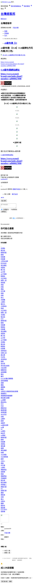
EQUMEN (4, 509)
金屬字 (3, 423)
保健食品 (4, 350)
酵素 (2, 361)
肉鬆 (2, 287)
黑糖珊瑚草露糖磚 (6, 395)
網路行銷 (4, 487)
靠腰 (2, 383)
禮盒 (2, 289)
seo (2, 488)
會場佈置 (4, 412)
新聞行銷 (4, 490)
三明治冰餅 (4, 261)
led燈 (2, 427)
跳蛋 (2, 474)
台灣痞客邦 (8, 13)
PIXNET (8, 558)
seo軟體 (3, 400)
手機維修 (4, 478)
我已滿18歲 (4, 581)
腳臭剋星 (4, 252)
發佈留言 (3, 211)
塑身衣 (3, 505)
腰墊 (2, 385)
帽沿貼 (3, 250)
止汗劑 (3, 272)
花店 (2, 406)
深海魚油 (4, 359)
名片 (5, 35)
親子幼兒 (15, 194)
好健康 (3, 348)
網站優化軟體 (5, 398)
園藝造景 (4, 370)
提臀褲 (3, 511)
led (1, 429)
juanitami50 (4, 179)
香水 (2, 499)
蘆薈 (2, 492)
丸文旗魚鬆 (4, 457)
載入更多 (3, 200)
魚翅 (2, 308)
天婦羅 (3, 299)
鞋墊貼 (3, 276)
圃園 (2, 503)
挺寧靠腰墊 (4, 380)
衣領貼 (3, 248)
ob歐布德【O (10, 43)
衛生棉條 (4, 482)
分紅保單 (4, 368)
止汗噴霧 (4, 274)
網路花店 (4, 408)
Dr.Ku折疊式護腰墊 (7, 378)
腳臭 (2, 254)
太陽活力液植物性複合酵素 (9, 391)
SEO (2, 404)
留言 (18, 189)
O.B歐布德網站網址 (10, 70)
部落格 (6, 33)
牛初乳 (3, 357)
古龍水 (3, 501)
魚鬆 (2, 284)
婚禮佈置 (4, 410)
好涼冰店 (4, 263)
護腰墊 (3, 387)
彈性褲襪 (4, 450)
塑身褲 (3, 507)
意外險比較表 (5, 365)
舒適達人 (4, 484)
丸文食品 (4, 278)
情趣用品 (4, 469)
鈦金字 (3, 433)
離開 (10, 581)
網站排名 (4, 402)
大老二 (3, 461)
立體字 (3, 418)
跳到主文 (4, 19)
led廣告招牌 (4, 425)
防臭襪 (3, 259)
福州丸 (3, 304)
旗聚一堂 (4, 280)
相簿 (5, 31)
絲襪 (2, 452)
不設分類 (15, 27)
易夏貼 (3, 267)
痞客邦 (15, 189)
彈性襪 (3, 446)
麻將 (2, 459)
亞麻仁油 (4, 353)
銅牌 (2, 421)
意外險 (3, 363)
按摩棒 (3, 472)
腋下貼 (3, 269)
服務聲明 (19, 560)
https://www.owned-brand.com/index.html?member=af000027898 (11, 76)
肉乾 (2, 295)
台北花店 (4, 414)
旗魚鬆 (3, 282)
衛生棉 (3, 480)
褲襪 (2, 448)
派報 (2, 416)
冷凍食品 (4, 306)
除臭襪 (3, 257)
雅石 (2, 374)
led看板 (3, 435)
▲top (2, 197)
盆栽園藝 (4, 372)
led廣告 (3, 431)
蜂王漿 (3, 355)
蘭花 (2, 376)
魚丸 (2, 297)
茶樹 (2, 497)
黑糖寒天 (4, 393)
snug (2, 318)
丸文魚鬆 (4, 454)
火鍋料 (3, 302)
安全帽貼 (4, 265)
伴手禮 (3, 291)
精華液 (3, 495)
